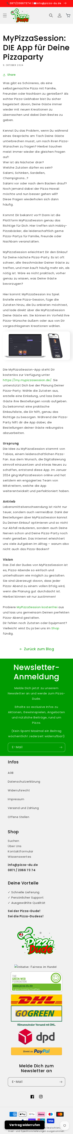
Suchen (13, 841)
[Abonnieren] (60, 747)
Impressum (16, 799)
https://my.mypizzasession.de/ (27, 380)
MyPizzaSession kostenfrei (37, 607)
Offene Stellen (18, 817)
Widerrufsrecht (19, 790)
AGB (11, 773)
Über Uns (15, 846)
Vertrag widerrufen (24, 1125)
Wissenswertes (19, 857)
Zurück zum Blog (39, 648)
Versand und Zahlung (23, 808)
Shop (55, 628)
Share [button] (11, 75)
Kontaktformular (20, 851)
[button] (5, 15)
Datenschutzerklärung (24, 782)
